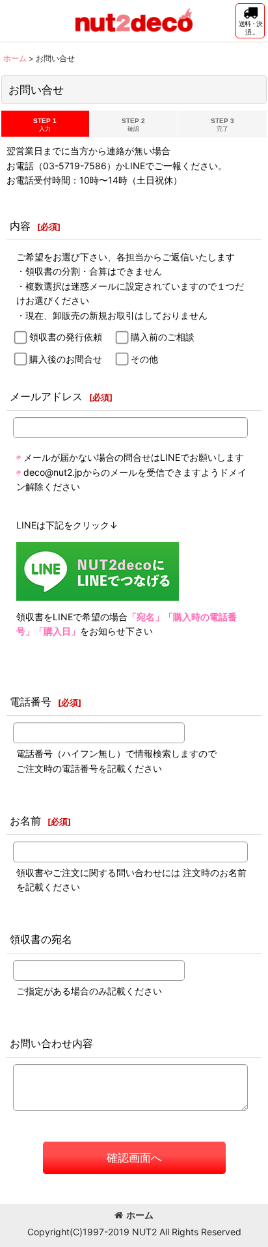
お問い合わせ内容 (51, 1043)
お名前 (25, 820)
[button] (250, 20)
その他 (144, 358)
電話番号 (30, 701)
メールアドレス (46, 396)
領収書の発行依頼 (65, 336)
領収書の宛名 (41, 939)
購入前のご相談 (162, 336)
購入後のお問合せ (65, 358)
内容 (20, 225)
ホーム (140, 1214)
